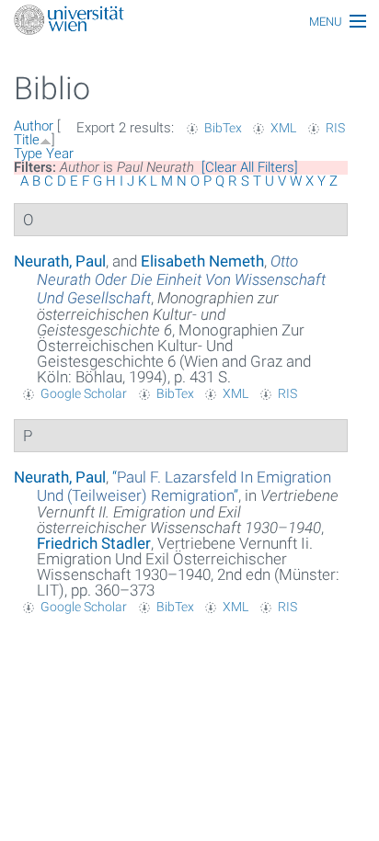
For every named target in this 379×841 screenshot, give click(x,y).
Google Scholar (83, 393)
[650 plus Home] (189, 21)
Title (27, 139)
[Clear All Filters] (249, 167)
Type (28, 153)
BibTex (223, 127)
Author (33, 126)
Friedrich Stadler (94, 543)
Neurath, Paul (60, 261)
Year (60, 153)
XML (283, 127)
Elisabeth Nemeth (202, 261)
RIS (335, 127)
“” (184, 486)
